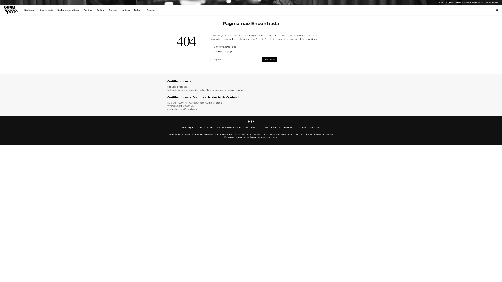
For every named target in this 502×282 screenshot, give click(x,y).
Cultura (100, 10)
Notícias (125, 10)
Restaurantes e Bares (68, 10)
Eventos (113, 10)
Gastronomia (46, 10)
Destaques (30, 10)
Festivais (88, 10)
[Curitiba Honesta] (11, 10)
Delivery (138, 10)
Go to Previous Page (225, 46)
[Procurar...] (497, 10)
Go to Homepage (223, 51)
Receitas (151, 10)
